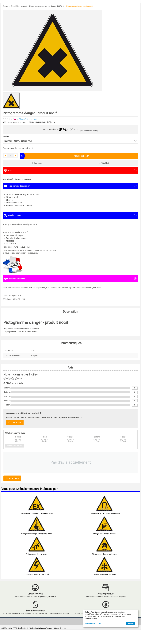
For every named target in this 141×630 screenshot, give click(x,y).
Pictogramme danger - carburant (104, 554)
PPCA (29, 628)
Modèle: (6, 136)
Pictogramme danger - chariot (104, 534)
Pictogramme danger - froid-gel (104, 574)
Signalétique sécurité (19, 6)
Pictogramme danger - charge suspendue (36, 534)
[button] (70, 141)
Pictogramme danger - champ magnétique (104, 513)
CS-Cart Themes (60, 628)
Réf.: (4, 122)
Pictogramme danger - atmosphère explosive (36, 513)
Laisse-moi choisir (93, 623)
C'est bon (131, 623)
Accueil (5, 6)
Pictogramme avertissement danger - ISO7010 (46, 6)
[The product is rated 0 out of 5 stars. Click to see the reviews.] (7, 119)
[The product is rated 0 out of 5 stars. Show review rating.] (36, 510)
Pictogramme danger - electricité (37, 574)
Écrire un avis (32, 119)
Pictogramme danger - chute (36, 554)
